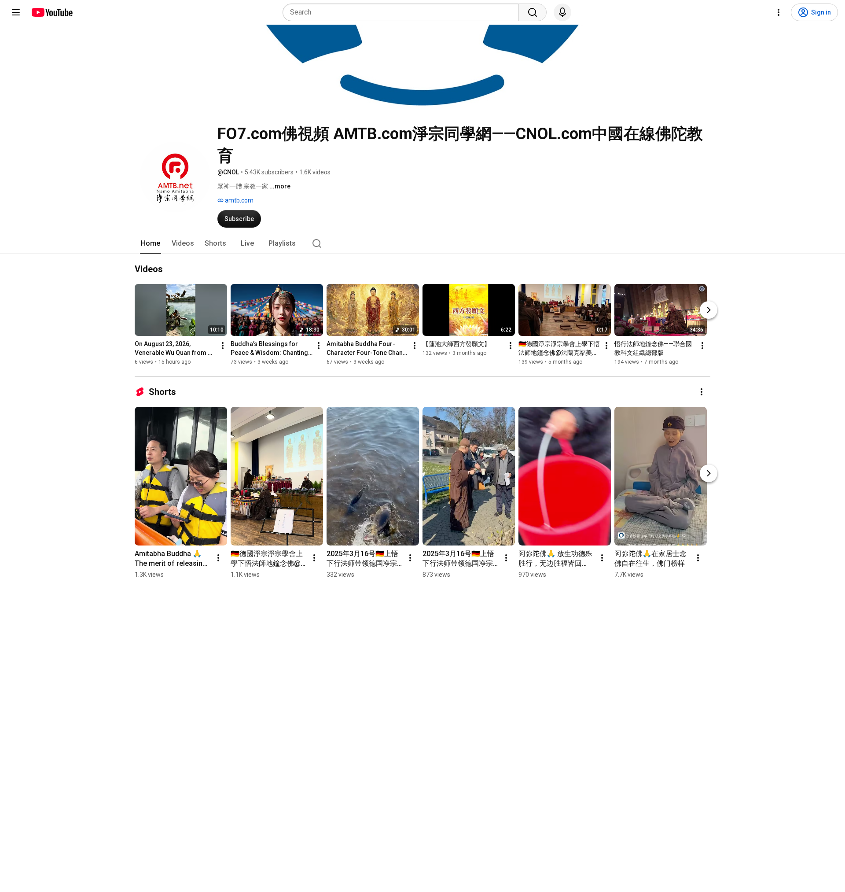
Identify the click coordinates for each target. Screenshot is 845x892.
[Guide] (16, 12)
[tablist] (422, 243)
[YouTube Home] (52, 12)
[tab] (150, 243)
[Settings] (778, 12)
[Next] (708, 310)
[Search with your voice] (562, 12)
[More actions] (222, 345)
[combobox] (403, 12)
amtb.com (239, 200)
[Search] (532, 12)
